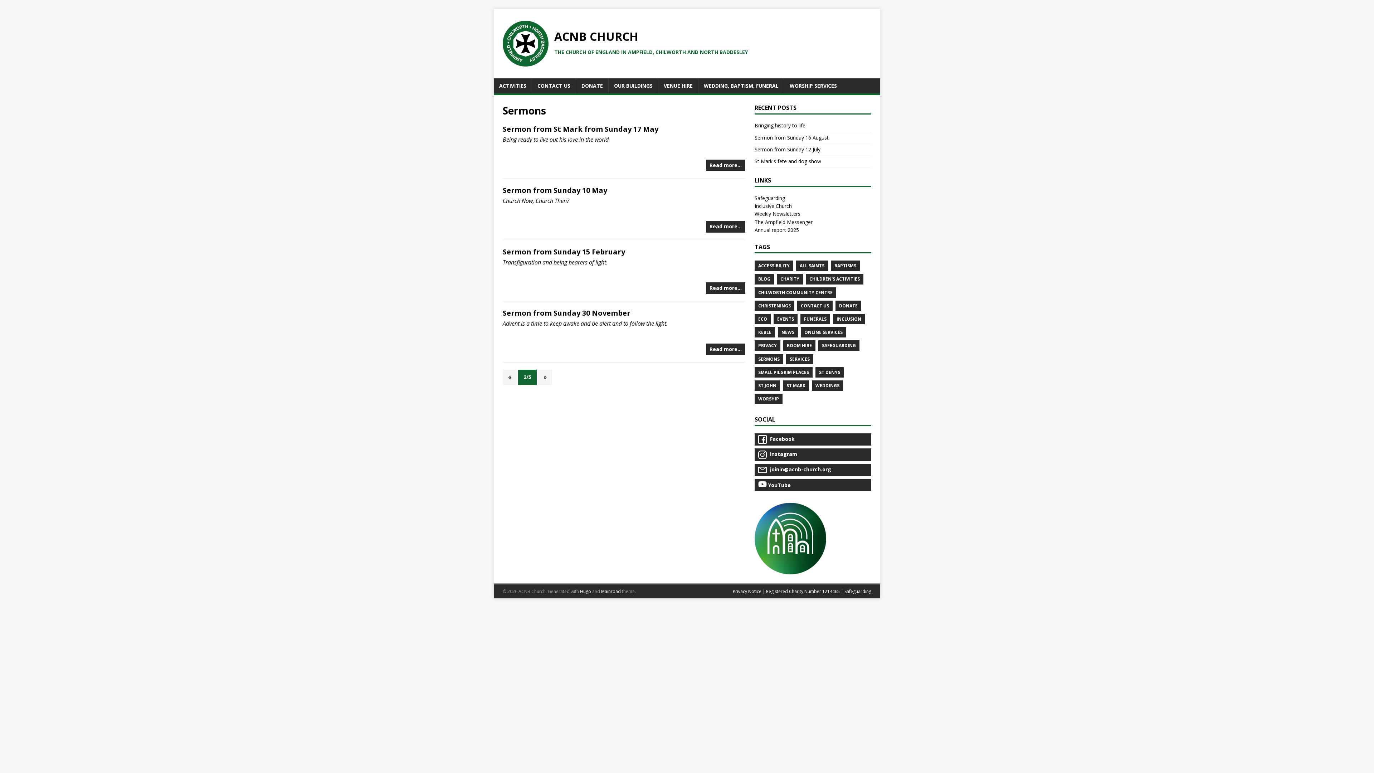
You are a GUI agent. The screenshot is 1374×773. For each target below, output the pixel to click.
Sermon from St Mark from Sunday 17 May (580, 129)
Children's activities (834, 279)
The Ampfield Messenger (784, 222)
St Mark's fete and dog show (788, 161)
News (787, 332)
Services (800, 359)
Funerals (815, 319)
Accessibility (774, 266)
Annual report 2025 (777, 230)
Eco (762, 319)
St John (767, 386)
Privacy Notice (747, 591)
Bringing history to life (780, 125)
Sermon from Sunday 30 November (566, 313)
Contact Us (815, 306)
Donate (848, 306)
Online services (823, 332)
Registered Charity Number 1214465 (803, 591)
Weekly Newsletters (777, 213)
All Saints (812, 266)
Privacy (767, 345)
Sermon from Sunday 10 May (555, 190)
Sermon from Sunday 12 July (787, 149)
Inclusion (849, 319)
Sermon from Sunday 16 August (792, 137)
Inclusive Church (773, 206)
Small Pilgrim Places (783, 372)
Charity (789, 279)
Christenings (774, 306)
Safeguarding (770, 198)
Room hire (799, 345)
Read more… (726, 165)
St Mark (795, 386)
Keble (764, 332)
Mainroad (611, 591)
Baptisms (845, 266)
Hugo (585, 591)
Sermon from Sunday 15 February (564, 252)
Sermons (769, 359)
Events (785, 319)
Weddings (827, 386)
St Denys (829, 372)
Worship (768, 399)
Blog (764, 279)
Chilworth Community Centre (795, 293)
